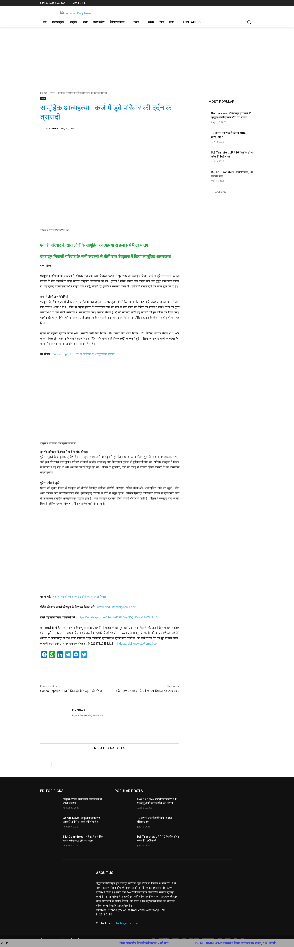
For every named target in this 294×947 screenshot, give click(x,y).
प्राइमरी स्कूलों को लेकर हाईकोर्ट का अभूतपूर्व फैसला (79, 596)
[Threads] (80, 722)
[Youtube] (251, 3)
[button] (249, 22)
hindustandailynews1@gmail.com (137, 643)
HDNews (53, 128)
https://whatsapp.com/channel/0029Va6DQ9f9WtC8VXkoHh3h (118, 617)
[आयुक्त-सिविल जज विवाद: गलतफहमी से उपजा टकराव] (50, 804)
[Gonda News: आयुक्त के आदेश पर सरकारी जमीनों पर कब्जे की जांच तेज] (50, 823)
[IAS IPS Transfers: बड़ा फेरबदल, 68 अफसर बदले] (198, 177)
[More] (173, 139)
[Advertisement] (147, 57)
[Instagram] (235, 3)
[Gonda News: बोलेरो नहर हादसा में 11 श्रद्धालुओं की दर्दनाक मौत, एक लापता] (198, 118)
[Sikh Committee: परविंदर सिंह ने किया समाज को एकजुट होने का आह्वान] (50, 841)
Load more (220, 192)
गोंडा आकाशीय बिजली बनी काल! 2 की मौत (120, 943)
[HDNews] (42, 129)
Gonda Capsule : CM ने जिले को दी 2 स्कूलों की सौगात (83, 354)
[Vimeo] (246, 3)
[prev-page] (42, 764)
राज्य (52, 93)
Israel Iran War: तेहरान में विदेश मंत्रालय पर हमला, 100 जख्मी (211, 943)
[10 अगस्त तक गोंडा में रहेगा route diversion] (198, 138)
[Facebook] (229, 3)
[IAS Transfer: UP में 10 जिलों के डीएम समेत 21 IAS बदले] (198, 157)
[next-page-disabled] (49, 764)
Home (43, 93)
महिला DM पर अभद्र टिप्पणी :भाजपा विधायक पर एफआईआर (147, 691)
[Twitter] (240, 3)
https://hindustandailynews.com (87, 715)
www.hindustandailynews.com (117, 607)
